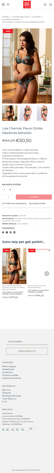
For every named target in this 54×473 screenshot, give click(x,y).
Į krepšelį (34, 197)
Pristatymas (7, 372)
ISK (41, 470)
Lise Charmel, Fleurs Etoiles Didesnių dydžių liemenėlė (12, 293)
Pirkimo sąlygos (9, 366)
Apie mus (6, 390)
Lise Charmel (22, 224)
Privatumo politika (10, 375)
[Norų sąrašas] (8, 4)
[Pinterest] (11, 232)
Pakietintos (37, 287)
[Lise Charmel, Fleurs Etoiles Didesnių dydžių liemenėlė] (14, 266)
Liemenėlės (12, 287)
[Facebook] (3, 232)
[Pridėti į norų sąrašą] (24, 250)
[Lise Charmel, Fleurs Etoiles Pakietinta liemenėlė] (40, 266)
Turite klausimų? (9, 399)
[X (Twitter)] (7, 232)
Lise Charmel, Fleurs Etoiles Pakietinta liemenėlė (38, 291)
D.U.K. (4, 401)
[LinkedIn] (14, 232)
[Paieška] (45, 4)
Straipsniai (6, 393)
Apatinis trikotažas (23, 218)
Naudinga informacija (11, 396)
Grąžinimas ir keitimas (11, 378)
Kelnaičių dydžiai (11, 184)
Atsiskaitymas (8, 369)
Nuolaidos (15, 221)
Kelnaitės (37, 218)
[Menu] (51, 4)
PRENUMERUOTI (27, 351)
